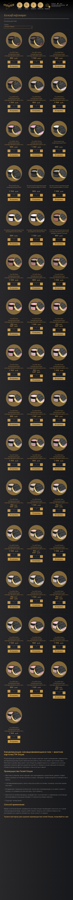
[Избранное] (40, 5)
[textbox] (18, 26)
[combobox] (18, 27)
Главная (53, 3)
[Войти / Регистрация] (33, 5)
